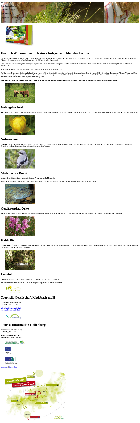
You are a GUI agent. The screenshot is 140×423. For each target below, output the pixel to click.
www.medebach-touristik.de (10, 310)
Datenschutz (13, 367)
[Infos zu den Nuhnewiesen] (20, 134)
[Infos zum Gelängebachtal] (20, 102)
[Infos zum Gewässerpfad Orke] (20, 203)
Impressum (4, 367)
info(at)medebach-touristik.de (11, 308)
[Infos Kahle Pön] (20, 235)
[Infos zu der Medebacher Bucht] (20, 168)
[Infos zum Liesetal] (20, 269)
